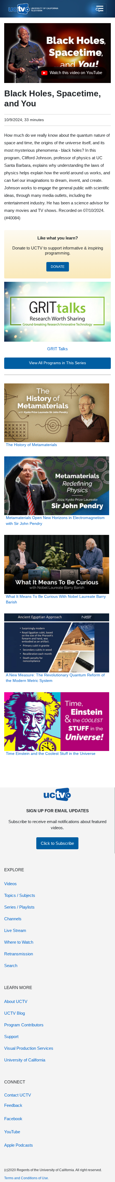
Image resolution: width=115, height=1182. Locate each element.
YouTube (12, 1131)
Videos (10, 883)
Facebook (13, 1118)
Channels (12, 918)
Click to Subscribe (57, 843)
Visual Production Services (28, 1048)
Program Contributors (24, 1024)
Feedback (13, 1105)
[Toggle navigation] (99, 9)
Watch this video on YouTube (71, 74)
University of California (24, 1060)
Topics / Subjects (19, 895)
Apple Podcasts (18, 1145)
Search (10, 965)
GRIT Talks (57, 348)
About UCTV (15, 1001)
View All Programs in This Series (57, 363)
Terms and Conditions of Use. (26, 1178)
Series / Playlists (19, 907)
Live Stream (15, 930)
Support (11, 1036)
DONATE (57, 267)
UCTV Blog (14, 1013)
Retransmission (18, 953)
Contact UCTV (17, 1095)
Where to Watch (18, 942)
